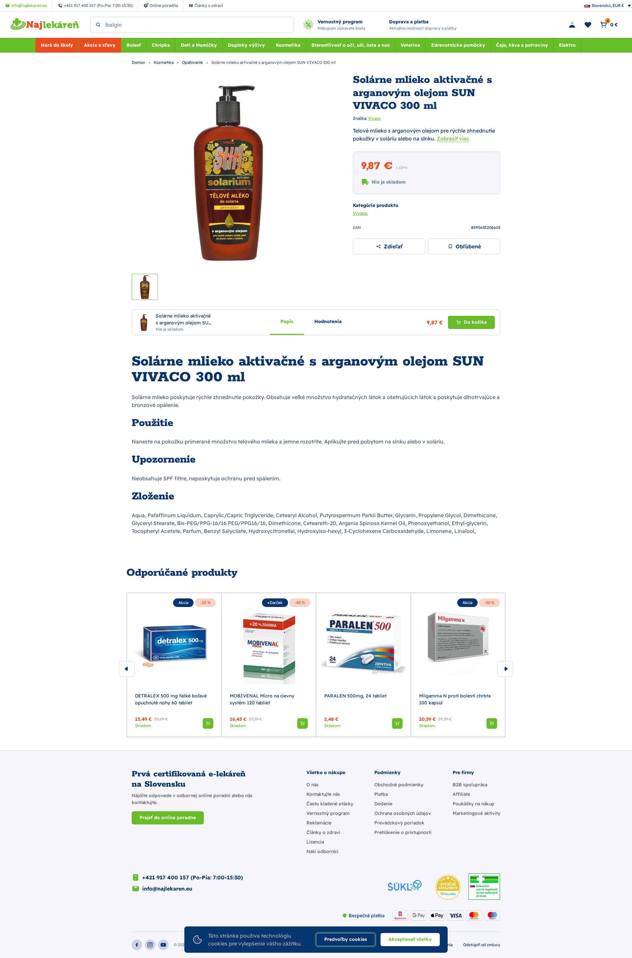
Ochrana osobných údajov (402, 813)
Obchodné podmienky (398, 785)
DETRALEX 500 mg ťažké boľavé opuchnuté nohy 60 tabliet (171, 699)
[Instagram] (150, 945)
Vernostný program (328, 813)
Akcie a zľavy (100, 45)
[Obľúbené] (587, 24)
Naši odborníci (322, 851)
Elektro (567, 45)
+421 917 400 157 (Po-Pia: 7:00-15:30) (192, 877)
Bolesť (133, 45)
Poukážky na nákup (473, 804)
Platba (381, 794)
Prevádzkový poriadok (399, 823)
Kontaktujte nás (323, 794)
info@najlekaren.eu (167, 888)
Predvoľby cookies (345, 939)
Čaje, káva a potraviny (522, 45)
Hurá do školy (57, 45)
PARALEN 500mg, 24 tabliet (355, 696)
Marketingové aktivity (476, 813)
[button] (208, 723)
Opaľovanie (193, 62)
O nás (312, 785)
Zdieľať (393, 246)
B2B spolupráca (470, 785)
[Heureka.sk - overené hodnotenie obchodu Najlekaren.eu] (448, 887)
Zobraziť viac (453, 138)
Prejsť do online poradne (168, 817)
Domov (139, 62)
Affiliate (461, 794)
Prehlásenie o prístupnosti (403, 832)
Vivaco (374, 118)
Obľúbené (468, 246)
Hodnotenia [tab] (328, 321)
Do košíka (475, 322)
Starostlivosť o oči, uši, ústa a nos (350, 45)
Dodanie (383, 804)
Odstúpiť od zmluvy (481, 944)
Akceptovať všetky (410, 939)
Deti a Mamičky (199, 45)
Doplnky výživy (246, 45)
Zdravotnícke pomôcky (458, 45)
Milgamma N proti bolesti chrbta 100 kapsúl (454, 699)
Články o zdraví (323, 832)
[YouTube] (163, 945)
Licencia (315, 842)
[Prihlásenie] (572, 24)
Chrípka (161, 45)
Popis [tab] (286, 321)
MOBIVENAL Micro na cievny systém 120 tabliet (262, 699)
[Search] (98, 24)
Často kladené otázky (329, 804)
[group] (174, 665)
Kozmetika (288, 45)
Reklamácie (318, 823)
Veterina (410, 45)
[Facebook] (137, 945)
